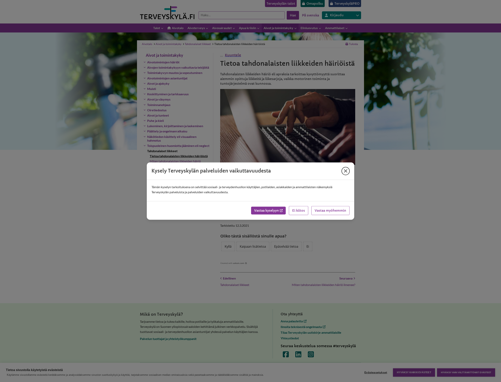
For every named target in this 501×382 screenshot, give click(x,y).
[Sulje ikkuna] (346, 171)
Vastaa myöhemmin (330, 210)
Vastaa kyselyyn (266, 210)
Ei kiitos (298, 210)
